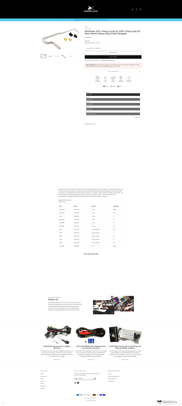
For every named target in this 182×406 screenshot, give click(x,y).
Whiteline (88, 28)
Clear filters (137, 117)
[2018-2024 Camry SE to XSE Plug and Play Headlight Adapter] (125, 335)
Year (87, 92)
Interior (42, 378)
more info (125, 359)
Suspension (43, 386)
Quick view (52, 274)
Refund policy (111, 381)
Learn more (117, 66)
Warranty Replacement (113, 376)
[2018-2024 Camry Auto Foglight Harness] (57, 335)
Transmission (44, 376)
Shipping (87, 42)
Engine (42, 374)
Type (87, 111)
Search (110, 374)
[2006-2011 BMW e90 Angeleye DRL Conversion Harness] (91, 335)
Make (88, 97)
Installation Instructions (64, 200)
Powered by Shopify (91, 400)
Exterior (42, 381)
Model (88, 102)
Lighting (42, 388)
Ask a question (113, 71)
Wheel (42, 383)
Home (86, 26)
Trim (87, 107)
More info (57, 359)
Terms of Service (112, 378)
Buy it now (113, 56)
